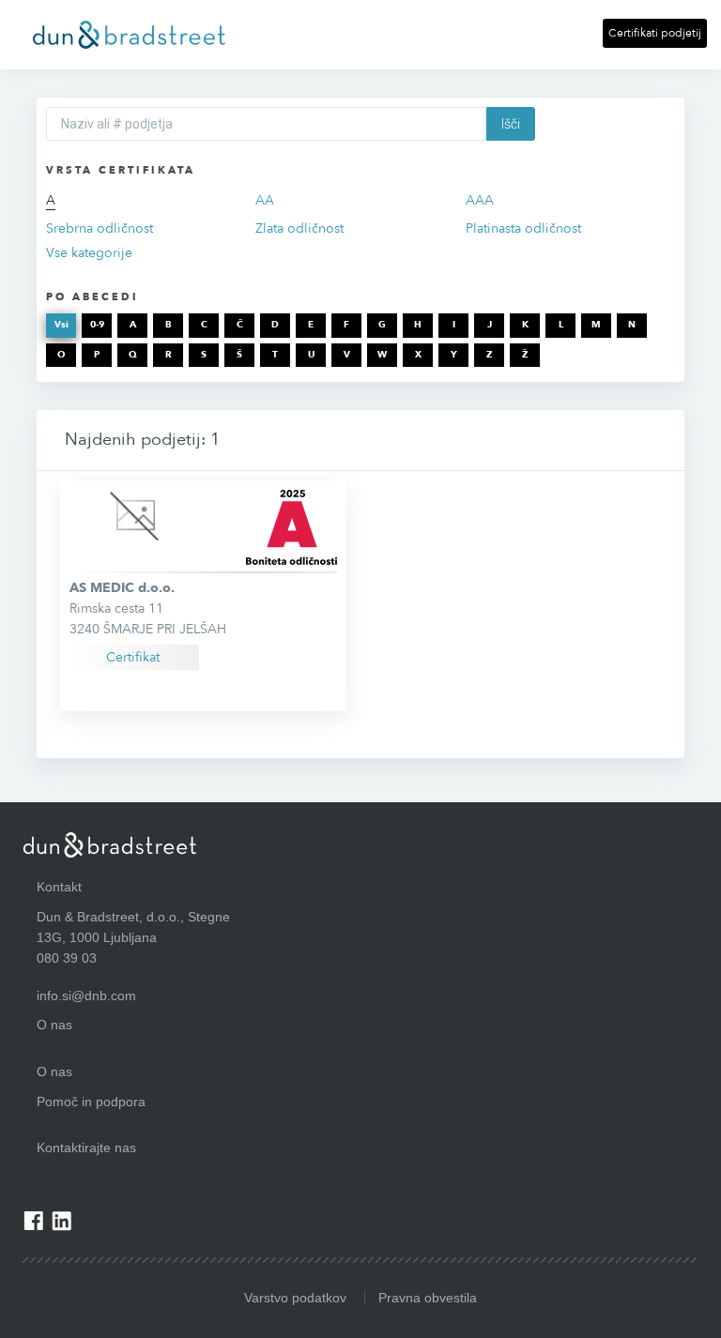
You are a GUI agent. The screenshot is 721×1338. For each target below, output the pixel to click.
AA (264, 200)
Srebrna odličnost (99, 228)
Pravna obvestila (427, 1297)
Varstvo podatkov (295, 1297)
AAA (480, 200)
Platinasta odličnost (523, 228)
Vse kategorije (89, 253)
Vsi (61, 324)
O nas (54, 1071)
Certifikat (133, 657)
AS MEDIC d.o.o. (122, 588)
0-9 (97, 324)
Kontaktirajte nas (86, 1147)
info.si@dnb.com (86, 995)
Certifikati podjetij (654, 32)
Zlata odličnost (299, 228)
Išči (510, 123)
